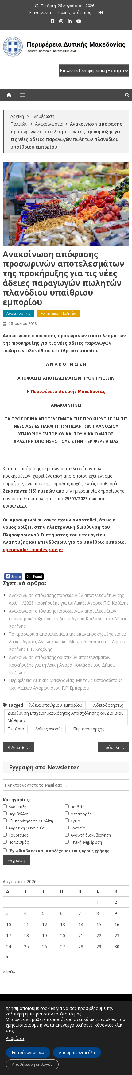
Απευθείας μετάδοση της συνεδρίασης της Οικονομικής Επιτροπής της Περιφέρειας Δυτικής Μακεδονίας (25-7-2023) (22, 747)
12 (44, 924)
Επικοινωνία (40, 12)
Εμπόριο (16, 729)
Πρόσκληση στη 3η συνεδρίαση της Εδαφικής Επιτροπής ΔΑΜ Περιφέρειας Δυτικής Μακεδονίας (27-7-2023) (116, 747)
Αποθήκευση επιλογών (32, 1064)
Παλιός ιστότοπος (74, 12)
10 (8, 924)
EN (100, 12)
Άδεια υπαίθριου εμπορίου (55, 705)
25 (26, 946)
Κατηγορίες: (16, 799)
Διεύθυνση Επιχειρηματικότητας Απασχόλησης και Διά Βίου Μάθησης (66, 716)
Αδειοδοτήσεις (108, 705)
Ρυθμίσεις (15, 1038)
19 (44, 935)
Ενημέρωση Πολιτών (58, 313)
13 (62, 924)
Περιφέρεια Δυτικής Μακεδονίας (68, 391)
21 (80, 935)
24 (8, 946)
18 (26, 935)
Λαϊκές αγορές (48, 729)
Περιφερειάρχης (88, 729)
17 (8, 935)
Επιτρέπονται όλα (28, 1052)
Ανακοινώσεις (18, 313)
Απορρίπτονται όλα (77, 1052)
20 (62, 935)
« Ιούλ (9, 972)
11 (26, 924)
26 (44, 946)
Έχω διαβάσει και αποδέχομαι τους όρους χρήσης (59, 850)
